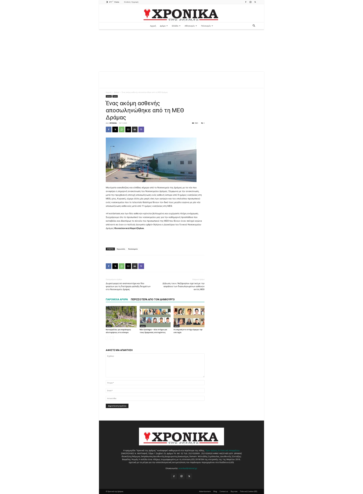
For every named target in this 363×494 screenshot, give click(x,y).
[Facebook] (246, 2)
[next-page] (112, 338)
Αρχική (153, 26)
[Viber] (141, 129)
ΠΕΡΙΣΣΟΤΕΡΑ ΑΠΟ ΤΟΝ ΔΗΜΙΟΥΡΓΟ (153, 299)
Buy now (234, 491)
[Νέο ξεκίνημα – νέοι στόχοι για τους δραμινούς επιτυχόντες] (155, 316)
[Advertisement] (181, 50)
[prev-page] (107, 338)
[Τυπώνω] (135, 129)
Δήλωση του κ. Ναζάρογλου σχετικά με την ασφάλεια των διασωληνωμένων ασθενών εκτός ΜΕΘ (183, 286)
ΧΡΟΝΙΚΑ (113, 123)
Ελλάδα (175, 26)
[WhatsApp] (121, 129)
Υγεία (115, 96)
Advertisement (205, 491)
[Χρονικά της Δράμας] (181, 13)
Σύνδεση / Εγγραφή (131, 2)
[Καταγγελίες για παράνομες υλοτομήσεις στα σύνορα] (121, 316)
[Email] (128, 129)
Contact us (224, 491)
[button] (253, 26)
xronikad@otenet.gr (188, 468)
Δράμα (162, 26)
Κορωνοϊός (121, 249)
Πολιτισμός (206, 26)
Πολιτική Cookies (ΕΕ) (248, 491)
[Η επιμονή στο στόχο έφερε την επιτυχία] (189, 316)
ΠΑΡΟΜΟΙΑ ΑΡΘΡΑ (117, 299)
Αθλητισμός (190, 26)
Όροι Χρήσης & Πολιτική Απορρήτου (222, 450)
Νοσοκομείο (133, 249)
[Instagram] (250, 2)
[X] (255, 2)
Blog (215, 491)
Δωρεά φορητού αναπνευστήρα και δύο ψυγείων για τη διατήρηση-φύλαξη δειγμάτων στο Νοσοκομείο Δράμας (128, 286)
